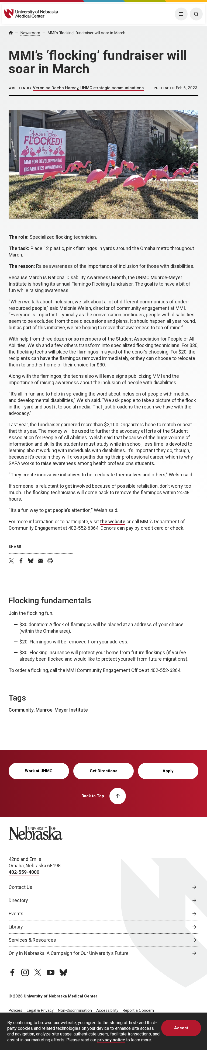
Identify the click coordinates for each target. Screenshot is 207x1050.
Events (16, 913)
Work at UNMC (39, 770)
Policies (15, 1010)
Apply (168, 770)
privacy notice (111, 1039)
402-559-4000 (24, 872)
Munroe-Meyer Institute (62, 710)
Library (16, 927)
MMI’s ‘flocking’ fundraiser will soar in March (86, 32)
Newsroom (30, 32)
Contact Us (20, 887)
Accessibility (107, 1010)
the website (112, 521)
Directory (18, 900)
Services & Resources (32, 940)
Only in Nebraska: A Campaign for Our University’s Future (69, 953)
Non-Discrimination (75, 1010)
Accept (181, 1027)
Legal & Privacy (40, 1010)
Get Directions (103, 770)
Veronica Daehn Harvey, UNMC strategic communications (88, 87)
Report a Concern (138, 1010)
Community (21, 710)
